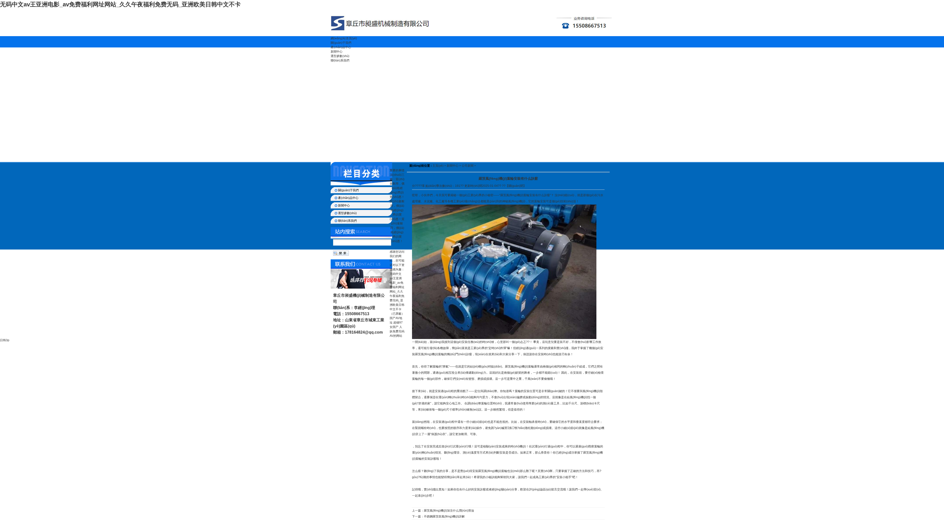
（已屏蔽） (397, 313)
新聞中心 (336, 51)
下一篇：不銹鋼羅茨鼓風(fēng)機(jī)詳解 (438, 516)
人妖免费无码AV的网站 (397, 331)
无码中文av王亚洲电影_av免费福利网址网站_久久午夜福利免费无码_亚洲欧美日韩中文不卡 (120, 4)
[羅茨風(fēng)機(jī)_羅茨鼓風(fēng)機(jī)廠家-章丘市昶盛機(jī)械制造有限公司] (472, 35)
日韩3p (4, 340)
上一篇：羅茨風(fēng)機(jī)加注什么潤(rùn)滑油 (443, 510)
